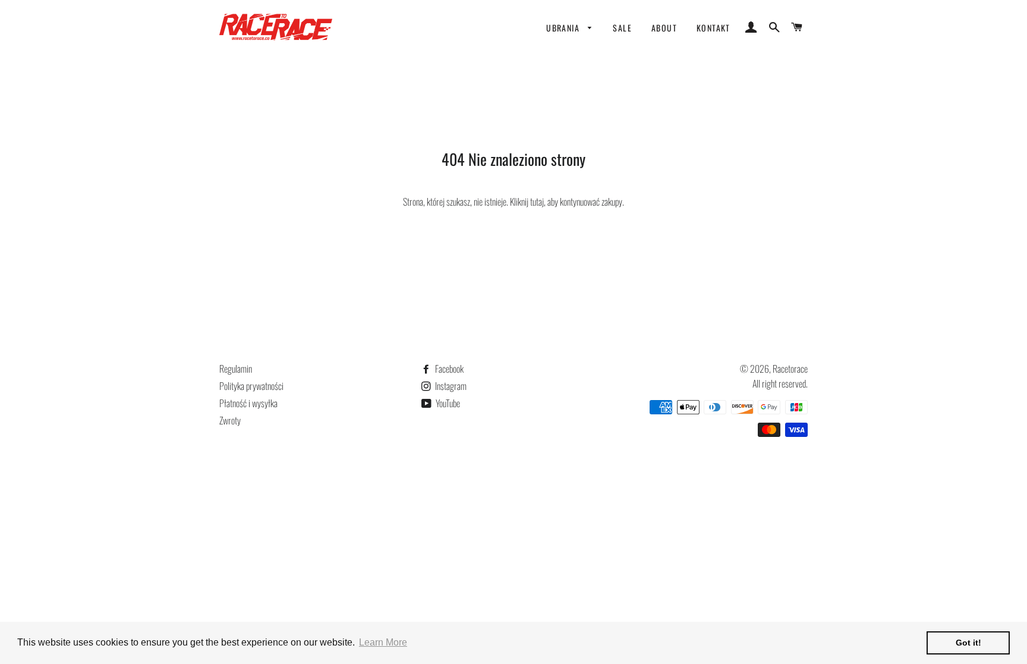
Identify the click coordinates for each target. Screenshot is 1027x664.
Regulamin (235, 368)
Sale (622, 27)
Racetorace (790, 368)
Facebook (448, 368)
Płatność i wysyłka (248, 403)
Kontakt (713, 27)
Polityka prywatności (251, 386)
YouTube (447, 403)
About (664, 27)
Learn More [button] (383, 642)
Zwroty (230, 420)
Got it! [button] (968, 642)
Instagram (450, 386)
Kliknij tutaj (527, 201)
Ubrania (564, 27)
